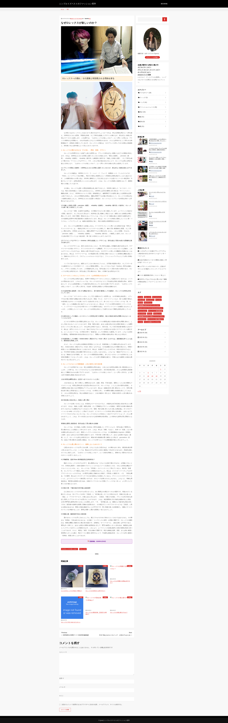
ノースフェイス (157, 297)
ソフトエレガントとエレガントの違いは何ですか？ (157, 232)
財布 (142, 121)
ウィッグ (143, 97)
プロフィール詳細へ (152, 57)
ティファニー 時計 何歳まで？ (156, 319)
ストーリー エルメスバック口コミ (158, 201)
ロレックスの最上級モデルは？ (119, 612)
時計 (90, 18)
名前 (61, 678)
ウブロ (150, 313)
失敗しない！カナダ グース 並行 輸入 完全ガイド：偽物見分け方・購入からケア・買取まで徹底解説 (158, 177)
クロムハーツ (158, 313)
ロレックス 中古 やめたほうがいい (70, 622)
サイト (61, 696)
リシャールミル (143, 311)
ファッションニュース (148, 107)
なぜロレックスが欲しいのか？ (69, 549)
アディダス (141, 300)
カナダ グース (142, 319)
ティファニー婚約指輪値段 (156, 311)
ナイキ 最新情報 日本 (146, 275)
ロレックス (83, 549)
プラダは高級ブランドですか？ (152, 322)
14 (156, 376)
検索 (164, 19)
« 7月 (139, 391)
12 (148, 376)
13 (152, 376)
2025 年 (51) (143, 337)
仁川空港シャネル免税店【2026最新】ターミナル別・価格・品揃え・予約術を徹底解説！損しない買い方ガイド (157, 169)
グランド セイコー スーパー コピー (149, 69)
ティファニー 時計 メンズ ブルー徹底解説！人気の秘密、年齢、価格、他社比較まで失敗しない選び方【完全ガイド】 (157, 160)
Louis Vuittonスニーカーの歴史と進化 (151, 260)
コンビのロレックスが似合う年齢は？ (71, 590)
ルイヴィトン (148, 302)
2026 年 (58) (143, 332)
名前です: (141, 53)
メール (62, 687)
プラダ (140, 322)
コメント (63, 652)
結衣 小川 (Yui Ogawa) (76, 18)
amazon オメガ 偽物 (144, 74)
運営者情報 (164, 3)
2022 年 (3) (142, 351)
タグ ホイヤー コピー (144, 67)
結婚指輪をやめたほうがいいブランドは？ (149, 305)
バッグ (143, 102)
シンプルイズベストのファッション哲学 (77, 4)
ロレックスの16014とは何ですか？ (95, 590)
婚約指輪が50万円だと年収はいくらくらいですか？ (151, 316)
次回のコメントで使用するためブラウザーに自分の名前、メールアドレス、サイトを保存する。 (92, 704)
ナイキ (140, 297)
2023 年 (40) (143, 347)
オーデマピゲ (142, 313)
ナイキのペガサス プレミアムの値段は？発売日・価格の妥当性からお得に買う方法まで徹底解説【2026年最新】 (158, 151)
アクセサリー (145, 93)
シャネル (159, 300)
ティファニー (150, 300)
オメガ (140, 302)
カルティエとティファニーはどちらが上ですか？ (151, 308)
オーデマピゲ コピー (144, 72)
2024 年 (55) (143, 342)
